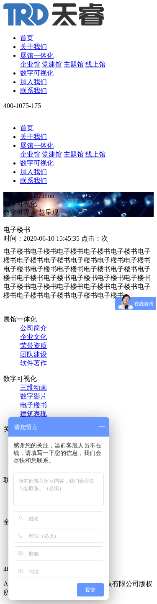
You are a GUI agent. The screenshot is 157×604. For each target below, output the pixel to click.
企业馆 (30, 64)
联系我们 (33, 90)
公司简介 (33, 328)
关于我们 (33, 46)
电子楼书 (33, 405)
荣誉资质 (33, 345)
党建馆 (52, 64)
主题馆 (74, 64)
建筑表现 (33, 413)
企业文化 (33, 336)
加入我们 (33, 81)
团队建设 (33, 354)
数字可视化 (37, 73)
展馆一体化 (37, 55)
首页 (26, 37)
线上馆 (95, 64)
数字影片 (33, 396)
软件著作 (33, 363)
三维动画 (33, 387)
